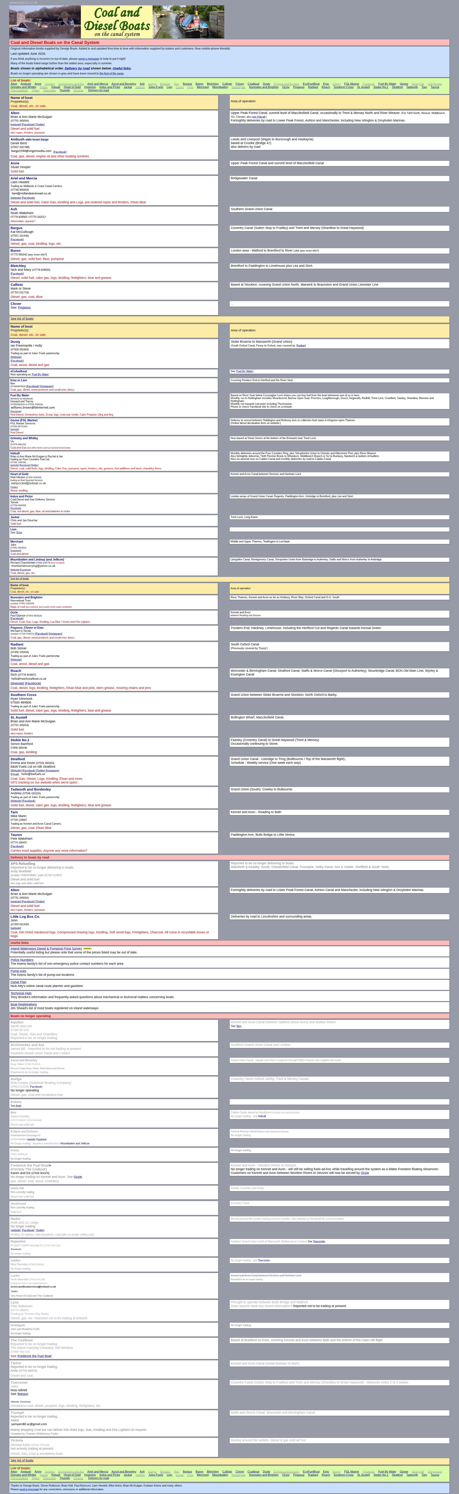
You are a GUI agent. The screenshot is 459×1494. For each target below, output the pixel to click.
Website (16, 357)
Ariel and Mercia (97, 83)
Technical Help (21, 993)
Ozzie (286, 87)
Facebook (28, 124)
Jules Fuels (155, 87)
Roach (326, 87)
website (15, 124)
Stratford (397, 87)
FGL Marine (351, 83)
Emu (326, 83)
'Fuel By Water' (40, 374)
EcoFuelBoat (311, 83)
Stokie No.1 (380, 87)
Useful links (122, 68)
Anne (38, 83)
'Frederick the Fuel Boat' (34, 1356)
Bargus (187, 83)
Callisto (227, 83)
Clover (240, 83)
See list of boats (22, 318)
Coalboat (253, 83)
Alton (14, 83)
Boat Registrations (24, 1004)
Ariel (18, 1105)
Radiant (313, 87)
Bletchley (213, 83)
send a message (88, 58)
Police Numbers (22, 960)
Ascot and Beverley (124, 83)
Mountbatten (220, 87)
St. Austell (363, 87)
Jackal (128, 87)
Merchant (203, 87)
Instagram (47, 386)
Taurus (435, 87)
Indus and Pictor (110, 87)
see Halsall (258, 116)
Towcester (319, 1241)
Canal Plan (18, 982)
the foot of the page (112, 73)
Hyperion (90, 87)
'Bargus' (23, 1394)
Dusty (266, 83)
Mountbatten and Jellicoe (74, 1143)
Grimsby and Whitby (23, 87)
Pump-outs (18, 971)
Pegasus (298, 87)
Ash (142, 83)
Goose (404, 83)
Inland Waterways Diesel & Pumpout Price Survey (46, 948)
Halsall (55, 87)
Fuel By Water (387, 83)
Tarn (424, 87)
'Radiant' (301, 345)
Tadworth (412, 87)
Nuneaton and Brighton (264, 87)
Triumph (65, 90)
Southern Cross (344, 87)
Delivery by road (77, 68)
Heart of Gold (72, 87)
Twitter (40, 124)
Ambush (26, 83)
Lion (169, 87)
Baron (199, 83)
